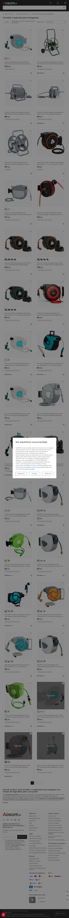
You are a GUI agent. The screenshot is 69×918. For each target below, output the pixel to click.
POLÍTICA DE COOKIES (38, 467)
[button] (3, 914)
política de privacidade (27, 469)
